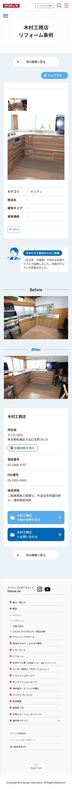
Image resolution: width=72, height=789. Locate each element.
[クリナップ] (11, 6)
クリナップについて (22, 694)
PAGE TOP (36, 768)
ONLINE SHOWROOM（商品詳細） (30, 631)
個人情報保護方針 (18, 746)
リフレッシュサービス (24, 675)
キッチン (17, 615)
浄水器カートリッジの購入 (26, 688)
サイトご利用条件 (18, 733)
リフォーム (18, 656)
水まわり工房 (34, 662)
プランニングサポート (24, 636)
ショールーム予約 (44, 6)
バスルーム (18, 620)
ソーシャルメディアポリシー (23, 740)
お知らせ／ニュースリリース (27, 714)
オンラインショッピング (25, 682)
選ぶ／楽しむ (19, 602)
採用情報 (17, 701)
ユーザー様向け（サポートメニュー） (31, 669)
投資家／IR (18, 707)
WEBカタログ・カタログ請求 (27, 643)
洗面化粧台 (18, 626)
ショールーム (19, 649)
